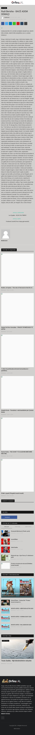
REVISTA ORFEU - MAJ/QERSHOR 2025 (21, 624)
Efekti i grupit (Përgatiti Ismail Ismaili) (12, 493)
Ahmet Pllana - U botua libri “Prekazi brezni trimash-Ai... (20, 601)
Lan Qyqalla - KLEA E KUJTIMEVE (17, 215)
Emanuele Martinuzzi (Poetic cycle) (20, 531)
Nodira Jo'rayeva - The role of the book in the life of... (17, 287)
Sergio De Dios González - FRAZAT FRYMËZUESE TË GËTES (17, 328)
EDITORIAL (4, 8)
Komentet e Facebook (8, 501)
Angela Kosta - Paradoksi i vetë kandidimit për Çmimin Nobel (17, 411)
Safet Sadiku (14, 547)
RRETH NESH (17, 728)
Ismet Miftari (14, 539)
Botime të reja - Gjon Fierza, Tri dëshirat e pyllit (22, 556)
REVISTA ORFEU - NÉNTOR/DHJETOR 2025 (22, 608)
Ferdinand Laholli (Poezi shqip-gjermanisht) (17, 221)
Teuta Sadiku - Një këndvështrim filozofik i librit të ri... (16, 662)
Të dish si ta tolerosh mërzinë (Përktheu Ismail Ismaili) (21, 564)
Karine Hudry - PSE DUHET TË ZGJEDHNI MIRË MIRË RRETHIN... (16, 452)
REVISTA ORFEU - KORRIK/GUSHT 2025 (21, 616)
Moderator (7, 17)
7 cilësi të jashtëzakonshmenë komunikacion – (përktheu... (15, 369)
